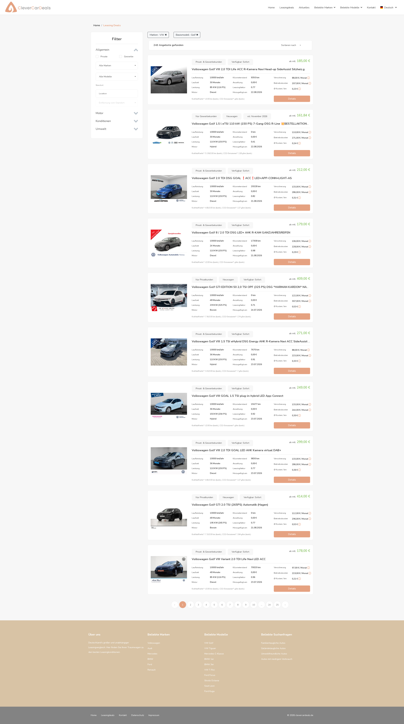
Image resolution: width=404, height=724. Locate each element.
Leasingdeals (107, 715)
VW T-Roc (209, 669)
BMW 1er (209, 659)
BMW (150, 659)
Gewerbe (128, 56)
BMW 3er (209, 664)
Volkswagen (154, 642)
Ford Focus (209, 675)
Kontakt (123, 715)
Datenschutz (137, 715)
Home (96, 25)
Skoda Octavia (211, 680)
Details (292, 98)
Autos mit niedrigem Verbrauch (276, 659)
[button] (117, 66)
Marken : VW (158, 35)
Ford (150, 664)
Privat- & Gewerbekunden (209, 61)
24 (269, 604)
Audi (150, 648)
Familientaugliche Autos (273, 642)
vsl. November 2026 (257, 116)
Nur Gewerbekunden (206, 116)
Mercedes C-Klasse (214, 653)
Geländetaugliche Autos (273, 648)
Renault (151, 669)
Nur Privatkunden (204, 279)
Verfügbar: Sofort (240, 61)
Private (104, 56)
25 (277, 604)
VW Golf (208, 642)
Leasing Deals (112, 25)
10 (253, 604)
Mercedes (152, 653)
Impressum (154, 715)
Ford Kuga (209, 691)
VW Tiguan (210, 648)
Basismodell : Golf (187, 35)
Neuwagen (232, 116)
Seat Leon (209, 685)
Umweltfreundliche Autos (274, 653)
